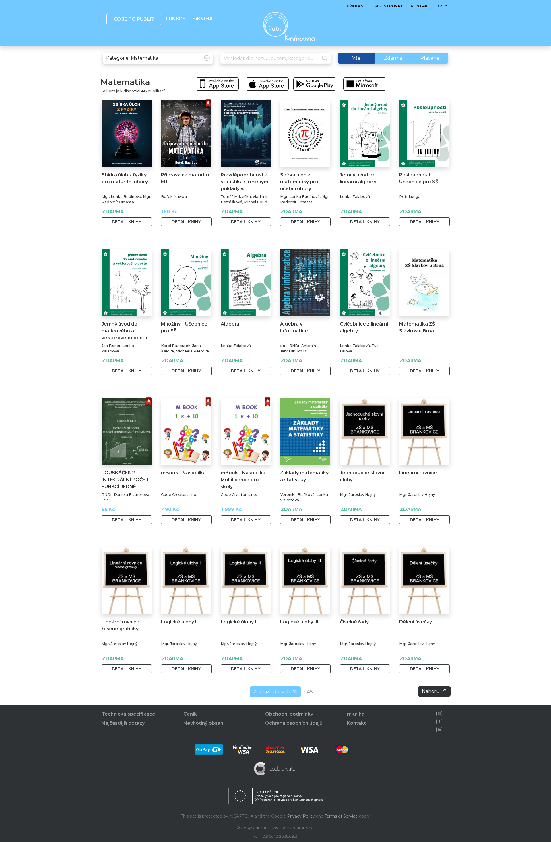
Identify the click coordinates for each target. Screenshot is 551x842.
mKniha (355, 714)
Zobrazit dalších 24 (275, 691)
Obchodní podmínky (289, 714)
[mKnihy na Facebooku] (439, 721)
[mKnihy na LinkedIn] (439, 729)
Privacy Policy (301, 816)
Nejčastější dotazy (123, 723)
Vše (356, 58)
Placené (429, 58)
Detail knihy (126, 221)
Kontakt (420, 6)
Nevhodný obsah (203, 723)
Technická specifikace (128, 714)
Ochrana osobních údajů (294, 723)
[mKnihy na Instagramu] (439, 713)
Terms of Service (341, 816)
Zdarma (393, 58)
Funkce (175, 19)
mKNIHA (202, 19)
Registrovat (389, 6)
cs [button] (441, 6)
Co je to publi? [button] (133, 19)
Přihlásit (357, 6)
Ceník (190, 714)
